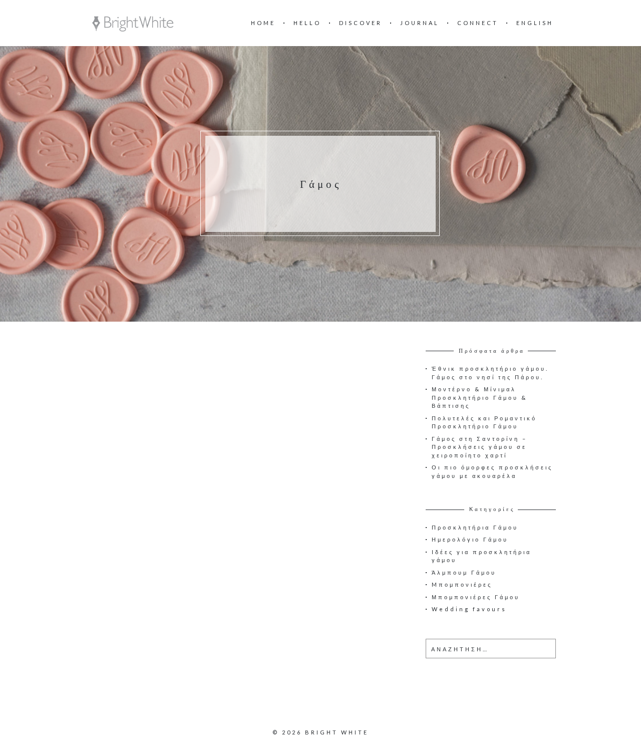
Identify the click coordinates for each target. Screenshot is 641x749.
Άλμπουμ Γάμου (464, 572)
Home (263, 23)
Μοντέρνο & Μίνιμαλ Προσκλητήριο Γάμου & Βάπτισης (479, 397)
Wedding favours (469, 609)
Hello (307, 23)
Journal (419, 23)
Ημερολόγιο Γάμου (470, 539)
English (534, 23)
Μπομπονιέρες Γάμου (476, 597)
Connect (477, 23)
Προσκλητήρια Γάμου (475, 527)
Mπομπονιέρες (462, 584)
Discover (360, 23)
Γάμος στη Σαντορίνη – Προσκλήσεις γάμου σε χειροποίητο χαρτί (479, 446)
